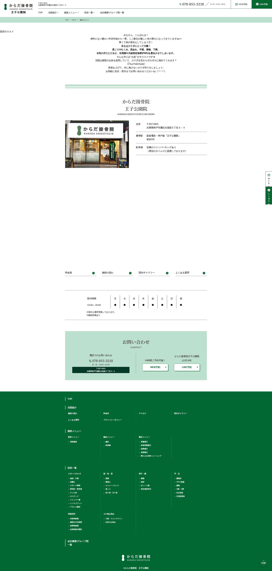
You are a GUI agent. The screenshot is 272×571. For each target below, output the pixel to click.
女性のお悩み (111, 522)
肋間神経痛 (74, 526)
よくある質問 (182, 272)
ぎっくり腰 (145, 485)
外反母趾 (179, 493)
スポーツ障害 (75, 485)
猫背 (142, 482)
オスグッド (74, 496)
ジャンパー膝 (75, 500)
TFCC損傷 (180, 482)
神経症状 (71, 514)
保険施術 (73, 442)
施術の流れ (107, 272)
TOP (40, 12)
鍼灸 (107, 442)
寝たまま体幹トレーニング (151, 456)
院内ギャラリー (147, 272)
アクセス (142, 413)
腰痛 (142, 478)
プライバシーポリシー (112, 420)
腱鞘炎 (178, 478)
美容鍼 (108, 445)
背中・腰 (142, 474)
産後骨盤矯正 (146, 445)
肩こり (108, 489)
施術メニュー (74, 431)
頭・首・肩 (108, 474)
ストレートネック (112, 485)
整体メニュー (144, 437)
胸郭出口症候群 (76, 522)
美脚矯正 (144, 452)
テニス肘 (73, 493)
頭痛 (107, 478)
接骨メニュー (73, 437)
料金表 (68, 272)
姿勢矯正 (144, 449)
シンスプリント (76, 503)
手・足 (177, 474)
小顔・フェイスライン (114, 519)
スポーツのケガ (74, 474)
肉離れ (72, 482)
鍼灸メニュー (108, 437)
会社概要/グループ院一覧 (112, 12)
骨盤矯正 (144, 442)
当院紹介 (52, 12)
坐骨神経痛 (74, 519)
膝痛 (178, 485)
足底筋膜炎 (180, 496)
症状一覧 (88, 12)
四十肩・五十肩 (111, 493)
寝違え (108, 482)
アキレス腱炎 (75, 507)
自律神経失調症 (76, 529)
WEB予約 (155, 367)
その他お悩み (108, 514)
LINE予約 (187, 367)
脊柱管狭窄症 (146, 489)
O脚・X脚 (180, 489)
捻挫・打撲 (74, 478)
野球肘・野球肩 (76, 489)
